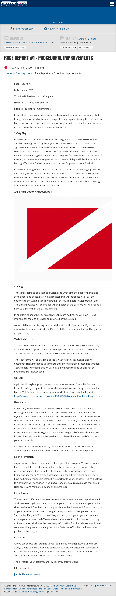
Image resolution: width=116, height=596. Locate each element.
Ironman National (86, 38)
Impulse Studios (104, 585)
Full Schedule (85, 47)
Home (9, 73)
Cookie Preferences (28, 588)
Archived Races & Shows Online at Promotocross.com (29, 42)
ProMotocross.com (23, 28)
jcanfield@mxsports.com (27, 574)
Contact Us (71, 585)
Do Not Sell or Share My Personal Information (60, 588)
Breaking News (23, 73)
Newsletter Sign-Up (58, 28)
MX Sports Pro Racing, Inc (29, 591)
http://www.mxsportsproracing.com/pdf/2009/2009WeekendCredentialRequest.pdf (57, 396)
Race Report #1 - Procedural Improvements (58, 73)
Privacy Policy (10, 588)
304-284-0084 (57, 585)
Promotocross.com (15, 47)
